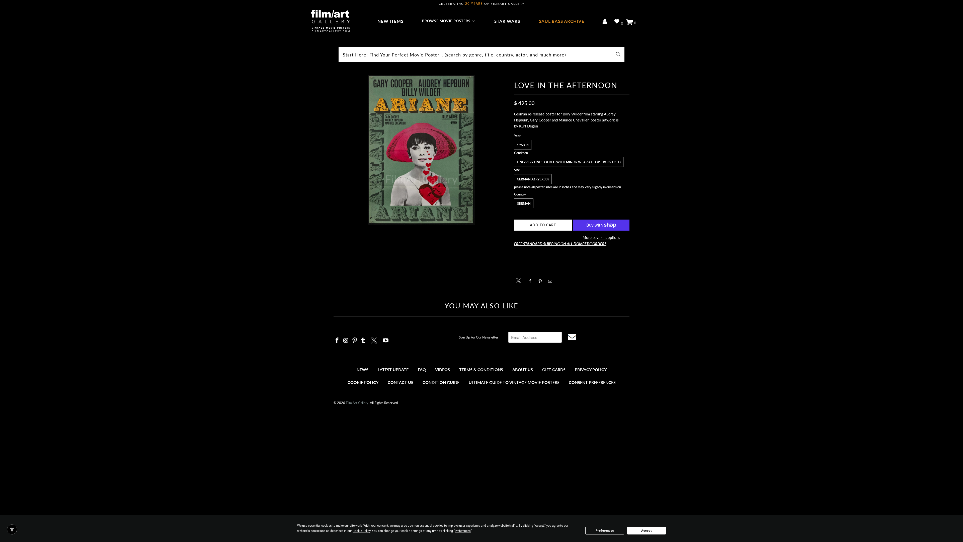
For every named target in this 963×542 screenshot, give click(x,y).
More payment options (601, 237)
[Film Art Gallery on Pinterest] (354, 340)
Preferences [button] (463, 531)
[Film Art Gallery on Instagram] (346, 340)
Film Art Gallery (357, 403)
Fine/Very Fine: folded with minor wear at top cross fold (569, 162)
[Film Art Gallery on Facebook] (337, 340)
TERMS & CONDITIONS (481, 369)
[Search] (618, 54)
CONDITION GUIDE (441, 382)
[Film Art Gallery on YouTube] (386, 340)
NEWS (362, 369)
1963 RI (523, 145)
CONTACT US (400, 382)
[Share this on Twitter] (519, 280)
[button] (448, 21)
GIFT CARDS (554, 369)
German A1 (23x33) (533, 179)
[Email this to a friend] (551, 281)
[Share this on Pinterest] (541, 281)
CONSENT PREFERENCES (592, 382)
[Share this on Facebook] (531, 281)
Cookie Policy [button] (361, 531)
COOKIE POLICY (363, 382)
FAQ (422, 369)
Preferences (605, 530)
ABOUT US (522, 369)
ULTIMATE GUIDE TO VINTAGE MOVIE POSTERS (514, 382)
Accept (646, 530)
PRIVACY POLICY (591, 369)
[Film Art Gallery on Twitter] (374, 340)
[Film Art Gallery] (330, 21)
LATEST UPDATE (393, 369)
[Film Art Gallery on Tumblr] (363, 340)
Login (605, 22)
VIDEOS (442, 369)
